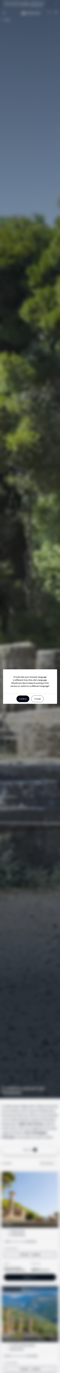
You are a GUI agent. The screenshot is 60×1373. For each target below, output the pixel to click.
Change (37, 699)
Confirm (23, 699)
